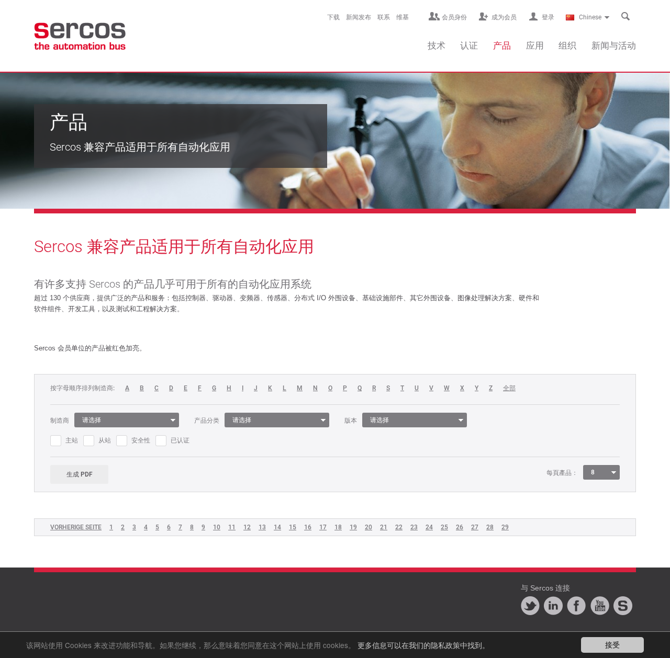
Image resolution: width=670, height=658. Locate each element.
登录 (548, 17)
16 (307, 527)
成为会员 (504, 17)
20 (368, 527)
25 (444, 527)
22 (399, 527)
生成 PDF (79, 474)
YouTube (599, 605)
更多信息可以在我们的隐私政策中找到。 (423, 645)
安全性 (140, 440)
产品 (502, 45)
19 (353, 527)
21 (383, 527)
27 (474, 527)
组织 (567, 45)
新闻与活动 (613, 45)
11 (232, 527)
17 (323, 527)
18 (338, 527)
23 (414, 527)
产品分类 (206, 420)
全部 (509, 388)
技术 (436, 45)
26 (459, 527)
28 (490, 527)
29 (505, 527)
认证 (469, 45)
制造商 (59, 420)
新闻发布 (358, 17)
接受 (612, 644)
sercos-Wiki (622, 605)
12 (247, 527)
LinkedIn (553, 605)
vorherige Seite (76, 527)
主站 (71, 440)
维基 (402, 17)
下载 (333, 17)
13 (262, 527)
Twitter (530, 605)
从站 (104, 440)
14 (277, 527)
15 (292, 527)
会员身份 (454, 17)
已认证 (180, 440)
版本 (350, 420)
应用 (535, 45)
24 (429, 527)
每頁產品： (562, 473)
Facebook (576, 605)
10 (216, 527)
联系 (383, 17)
